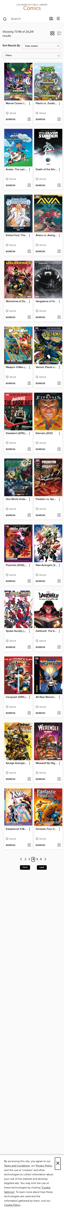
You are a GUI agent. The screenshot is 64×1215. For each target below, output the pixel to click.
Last (42, 867)
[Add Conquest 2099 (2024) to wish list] (29, 713)
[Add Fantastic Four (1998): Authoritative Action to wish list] (59, 845)
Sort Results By (11, 45)
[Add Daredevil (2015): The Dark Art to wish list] (29, 449)
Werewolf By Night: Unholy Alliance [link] (47, 763)
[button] (52, 34)
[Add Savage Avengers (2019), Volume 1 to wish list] (29, 779)
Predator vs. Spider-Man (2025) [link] (47, 499)
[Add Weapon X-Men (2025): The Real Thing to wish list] (29, 383)
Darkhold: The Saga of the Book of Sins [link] (47, 631)
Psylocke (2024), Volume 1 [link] (17, 565)
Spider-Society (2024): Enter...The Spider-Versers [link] (17, 631)
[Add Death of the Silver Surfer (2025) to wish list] (59, 185)
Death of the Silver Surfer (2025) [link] (47, 169)
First (25, 867)
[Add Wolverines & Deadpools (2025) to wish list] (29, 317)
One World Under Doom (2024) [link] (17, 499)
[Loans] (51, 19)
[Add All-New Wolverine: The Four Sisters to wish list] (59, 713)
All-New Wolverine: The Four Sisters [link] (47, 697)
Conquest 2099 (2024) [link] (17, 697)
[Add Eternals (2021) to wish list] (59, 449)
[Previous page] (21, 859)
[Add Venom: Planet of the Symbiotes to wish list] (59, 383)
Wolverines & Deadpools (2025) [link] (17, 301)
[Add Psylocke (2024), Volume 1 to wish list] (29, 581)
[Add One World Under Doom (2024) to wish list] (29, 515)
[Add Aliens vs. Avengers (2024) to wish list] (59, 251)
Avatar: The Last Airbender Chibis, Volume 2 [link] (17, 169)
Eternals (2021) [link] (44, 433)
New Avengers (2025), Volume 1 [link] (47, 565)
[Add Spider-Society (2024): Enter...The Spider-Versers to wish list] (29, 647)
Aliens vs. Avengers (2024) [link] (47, 235)
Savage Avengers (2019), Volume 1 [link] (17, 763)
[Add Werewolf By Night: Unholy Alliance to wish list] (59, 779)
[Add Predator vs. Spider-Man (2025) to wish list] (59, 515)
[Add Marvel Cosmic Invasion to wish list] (29, 119)
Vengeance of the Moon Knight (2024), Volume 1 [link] (47, 301)
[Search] (5, 19)
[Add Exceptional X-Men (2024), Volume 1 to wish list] (29, 845)
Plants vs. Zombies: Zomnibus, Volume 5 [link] (47, 103)
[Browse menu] (58, 18)
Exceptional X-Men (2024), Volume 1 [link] (17, 829)
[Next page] (45, 859)
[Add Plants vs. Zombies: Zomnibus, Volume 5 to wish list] (59, 119)
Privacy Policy (44, 1165)
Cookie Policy (12, 1205)
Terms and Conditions (17, 1165)
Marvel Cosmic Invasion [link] (17, 103)
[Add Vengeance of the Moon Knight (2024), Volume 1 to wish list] (59, 317)
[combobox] (25, 19)
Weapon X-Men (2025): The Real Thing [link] (17, 367)
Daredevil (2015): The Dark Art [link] (17, 433)
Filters (8, 55)
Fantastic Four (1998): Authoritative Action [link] (47, 829)
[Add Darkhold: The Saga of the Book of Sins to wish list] (59, 647)
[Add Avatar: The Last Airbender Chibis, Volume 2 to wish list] (29, 185)
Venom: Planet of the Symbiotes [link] (47, 367)
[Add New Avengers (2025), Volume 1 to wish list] (59, 581)
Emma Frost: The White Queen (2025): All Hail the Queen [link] (17, 235)
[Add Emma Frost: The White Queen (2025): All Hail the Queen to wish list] (29, 251)
